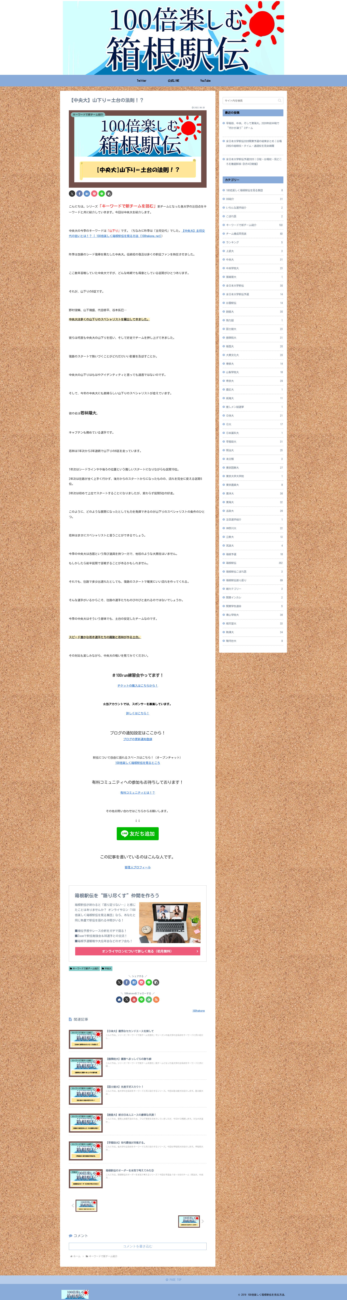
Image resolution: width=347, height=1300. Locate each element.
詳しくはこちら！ (137, 713)
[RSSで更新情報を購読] (156, 999)
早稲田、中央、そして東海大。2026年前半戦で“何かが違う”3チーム (252, 125)
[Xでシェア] (72, 193)
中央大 (108, 968)
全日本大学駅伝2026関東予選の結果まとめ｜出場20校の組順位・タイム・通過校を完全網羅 (254, 143)
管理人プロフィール (138, 867)
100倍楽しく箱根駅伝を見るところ (137, 762)
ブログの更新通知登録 (137, 739)
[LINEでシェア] (101, 193)
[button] (109, 193)
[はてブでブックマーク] (87, 193)
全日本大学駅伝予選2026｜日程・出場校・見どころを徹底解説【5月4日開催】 (254, 161)
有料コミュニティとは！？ (137, 792)
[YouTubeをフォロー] (134, 999)
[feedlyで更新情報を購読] (149, 999)
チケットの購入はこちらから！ (137, 685)
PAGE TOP (174, 1279)
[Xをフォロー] (126, 999)
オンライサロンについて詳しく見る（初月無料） (138, 951)
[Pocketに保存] (94, 193)
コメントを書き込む (137, 1246)
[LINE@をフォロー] (141, 999)
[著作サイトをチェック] (119, 999)
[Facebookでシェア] (79, 193)
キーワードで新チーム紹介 (86, 968)
